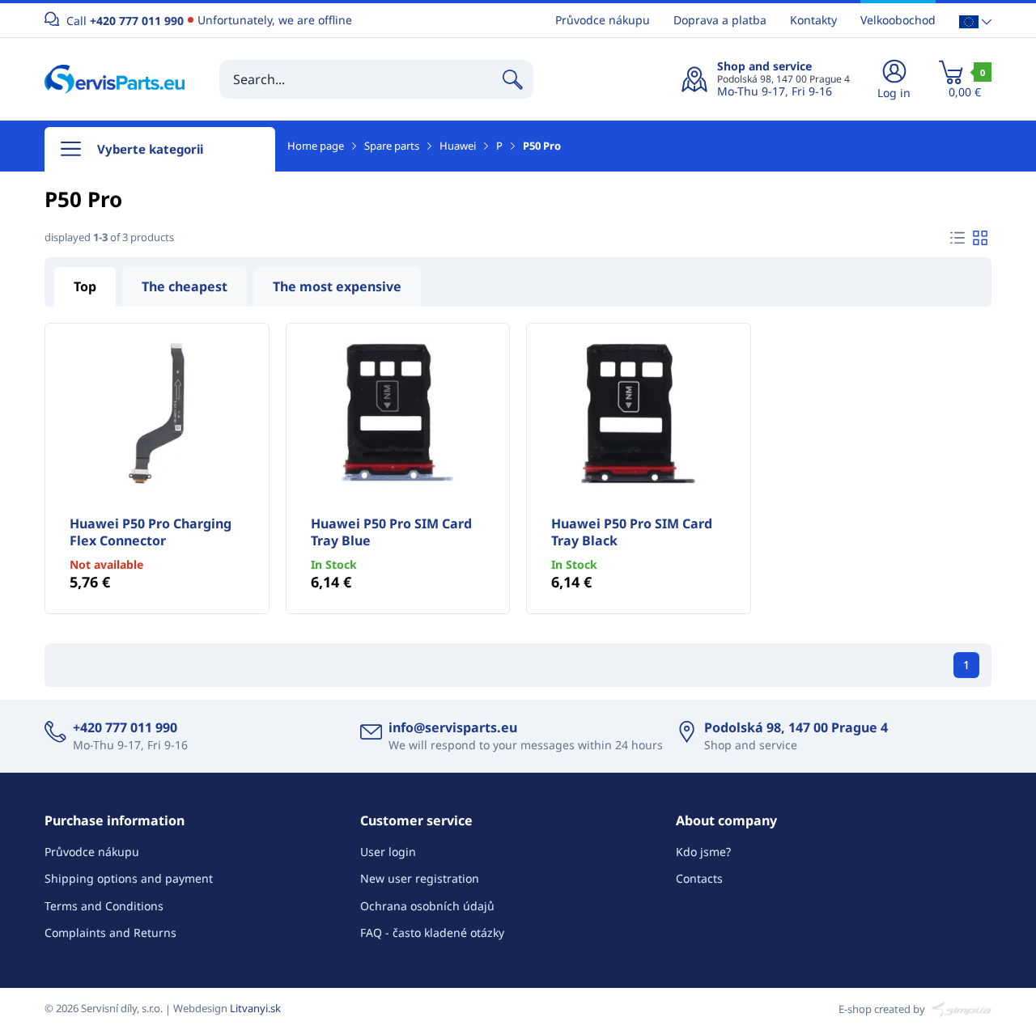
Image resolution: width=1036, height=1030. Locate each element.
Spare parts (391, 145)
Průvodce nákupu (602, 20)
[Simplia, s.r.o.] (959, 1008)
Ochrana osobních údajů (427, 905)
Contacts (699, 878)
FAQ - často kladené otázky (432, 932)
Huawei (457, 145)
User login (388, 851)
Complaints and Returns (110, 932)
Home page (315, 145)
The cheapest (184, 286)
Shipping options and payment (129, 878)
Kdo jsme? (703, 851)
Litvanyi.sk (255, 1008)
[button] (975, 20)
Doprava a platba (719, 20)
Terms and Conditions (104, 905)
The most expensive (337, 286)
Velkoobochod (898, 20)
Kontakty (813, 20)
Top (85, 286)
